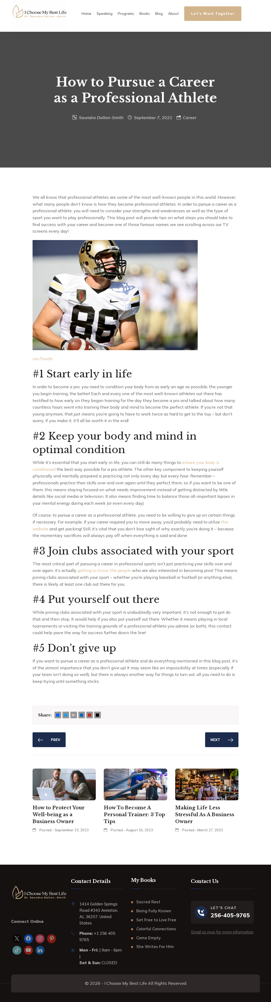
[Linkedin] (40, 950)
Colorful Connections (156, 928)
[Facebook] (28, 939)
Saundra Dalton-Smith (101, 117)
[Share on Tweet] (65, 715)
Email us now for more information (222, 932)
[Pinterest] (51, 939)
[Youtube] (28, 950)
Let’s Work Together (212, 13)
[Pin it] (89, 715)
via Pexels (43, 358)
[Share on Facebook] (57, 715)
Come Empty (148, 937)
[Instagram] (40, 939)
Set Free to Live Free (156, 919)
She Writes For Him (155, 946)
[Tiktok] (17, 950)
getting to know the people (104, 570)
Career (189, 117)
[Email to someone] (97, 715)
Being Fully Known (153, 910)
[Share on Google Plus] (73, 715)
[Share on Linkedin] (81, 715)
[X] (17, 939)
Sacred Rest (148, 901)
